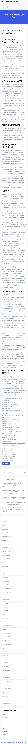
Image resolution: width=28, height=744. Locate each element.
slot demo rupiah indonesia (9, 450)
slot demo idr (19, 447)
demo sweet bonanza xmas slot (10, 427)
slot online (5, 720)
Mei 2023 (4, 659)
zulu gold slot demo (7, 460)
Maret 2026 (5, 533)
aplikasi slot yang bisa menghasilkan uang (13, 413)
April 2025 (5, 573)
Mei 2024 (4, 614)
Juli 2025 (4, 562)
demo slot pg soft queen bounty (10, 419)
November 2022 (6, 681)
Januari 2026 (5, 540)
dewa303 (4, 731)
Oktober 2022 (6, 685)
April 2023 (5, 662)
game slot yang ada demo (9, 433)
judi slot (4, 717)
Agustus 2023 (6, 648)
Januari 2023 (5, 674)
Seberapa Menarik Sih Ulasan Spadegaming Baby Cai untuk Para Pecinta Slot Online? (13, 498)
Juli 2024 (4, 607)
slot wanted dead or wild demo (10, 454)
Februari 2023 (6, 670)
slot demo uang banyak (8, 452)
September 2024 (6, 599)
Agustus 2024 (6, 603)
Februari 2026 (6, 536)
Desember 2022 (6, 677)
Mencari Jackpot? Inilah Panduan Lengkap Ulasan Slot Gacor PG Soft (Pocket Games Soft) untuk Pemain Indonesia (13, 492)
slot (3, 728)
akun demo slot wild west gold (10, 404)
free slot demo (17, 431)
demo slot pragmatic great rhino (10, 423)
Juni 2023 (5, 655)
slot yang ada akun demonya (9, 456)
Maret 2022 (5, 700)
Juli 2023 (4, 651)
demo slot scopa (6, 425)
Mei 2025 (4, 570)
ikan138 (4, 714)
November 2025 (6, 547)
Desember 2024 (6, 588)
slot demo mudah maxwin (8, 449)
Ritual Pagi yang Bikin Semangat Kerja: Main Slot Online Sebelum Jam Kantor (13, 503)
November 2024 (6, 592)
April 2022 (5, 696)
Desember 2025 (6, 544)
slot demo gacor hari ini (8, 447)
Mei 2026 (4, 525)
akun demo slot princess (8, 402)
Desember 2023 (6, 633)
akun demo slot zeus (7, 406)
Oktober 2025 (6, 551)
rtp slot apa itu (21, 443)
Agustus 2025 (6, 559)
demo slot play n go (7, 421)
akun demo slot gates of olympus (14, 398)
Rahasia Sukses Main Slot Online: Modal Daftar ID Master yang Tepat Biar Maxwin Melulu (13, 485)
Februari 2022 (6, 703)
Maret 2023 (5, 666)
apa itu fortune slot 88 (8, 408)
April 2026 (5, 529)
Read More (5, 463)
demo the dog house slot (9, 429)
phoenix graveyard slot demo (9, 439)
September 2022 (6, 688)
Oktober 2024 (6, 596)
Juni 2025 (5, 566)
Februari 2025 (6, 581)
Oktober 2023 (6, 640)
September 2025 (6, 555)
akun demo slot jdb (7, 400)
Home (3, 20)
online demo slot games (8, 437)
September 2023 (6, 644)
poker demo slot (6, 441)
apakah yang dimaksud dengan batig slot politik (13, 411)
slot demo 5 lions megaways (9, 445)
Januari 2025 (5, 584)
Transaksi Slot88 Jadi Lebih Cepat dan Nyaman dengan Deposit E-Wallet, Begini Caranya (13, 509)
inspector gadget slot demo (9, 435)
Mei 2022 (4, 692)
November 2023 (6, 636)
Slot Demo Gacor (5, 36)
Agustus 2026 (6, 521)
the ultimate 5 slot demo (8, 458)
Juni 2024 (5, 610)
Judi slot (4, 734)
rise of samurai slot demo (9, 443)
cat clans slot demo (7, 417)
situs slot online (6, 723)
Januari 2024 (5, 629)
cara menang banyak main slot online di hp (13, 415)
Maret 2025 (5, 577)
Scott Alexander (14, 36)
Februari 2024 (6, 625)
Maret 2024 (5, 622)
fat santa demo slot (7, 431)
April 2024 (5, 618)
